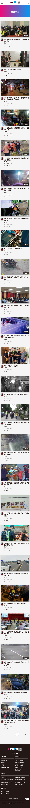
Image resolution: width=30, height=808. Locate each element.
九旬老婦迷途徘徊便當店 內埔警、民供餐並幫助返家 (16, 484)
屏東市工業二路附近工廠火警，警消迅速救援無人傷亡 (16, 453)
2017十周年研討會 (20, 779)
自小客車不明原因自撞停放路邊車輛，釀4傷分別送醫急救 (16, 336)
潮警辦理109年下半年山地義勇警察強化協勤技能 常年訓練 (16, 721)
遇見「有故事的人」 (20, 784)
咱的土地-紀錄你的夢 (6, 782)
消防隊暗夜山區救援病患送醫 (13, 249)
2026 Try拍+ (4, 777)
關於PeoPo (4, 760)
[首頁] (15, 3)
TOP (27, 799)
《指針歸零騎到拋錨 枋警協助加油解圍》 (16, 394)
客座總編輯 (18, 770)
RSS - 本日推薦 (5, 794)
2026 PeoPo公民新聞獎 (7, 779)
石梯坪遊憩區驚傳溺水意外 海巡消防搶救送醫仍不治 (16, 159)
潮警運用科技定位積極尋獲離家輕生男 (16, 692)
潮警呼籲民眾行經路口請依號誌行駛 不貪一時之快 (16, 663)
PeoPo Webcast (19, 762)
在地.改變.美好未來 (20, 782)
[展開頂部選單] (27, 2)
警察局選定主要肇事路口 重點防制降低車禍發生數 (16, 306)
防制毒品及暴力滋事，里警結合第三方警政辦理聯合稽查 (16, 544)
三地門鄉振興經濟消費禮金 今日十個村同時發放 (16, 514)
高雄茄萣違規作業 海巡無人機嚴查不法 (16, 277)
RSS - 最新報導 (5, 791)
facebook (12, 753)
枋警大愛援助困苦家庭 (11, 366)
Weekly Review (5, 767)
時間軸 (2, 765)
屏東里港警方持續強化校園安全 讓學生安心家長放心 (16, 423)
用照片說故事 (4, 784)
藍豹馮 (5, 43)
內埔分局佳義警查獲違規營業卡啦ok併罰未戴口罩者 (16, 129)
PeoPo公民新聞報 (20, 760)
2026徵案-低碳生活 (20, 777)
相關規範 (3, 762)
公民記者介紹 (18, 767)
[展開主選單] (2, 2)
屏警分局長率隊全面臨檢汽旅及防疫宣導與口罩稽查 (16, 40)
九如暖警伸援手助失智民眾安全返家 (15, 604)
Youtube (17, 753)
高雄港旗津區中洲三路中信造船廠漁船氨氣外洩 (16, 219)
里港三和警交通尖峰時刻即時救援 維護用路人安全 (16, 574)
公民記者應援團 (19, 765)
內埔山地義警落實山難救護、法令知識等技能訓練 (16, 633)
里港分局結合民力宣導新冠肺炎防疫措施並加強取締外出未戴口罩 (16, 99)
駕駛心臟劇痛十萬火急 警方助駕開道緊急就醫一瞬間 (16, 189)
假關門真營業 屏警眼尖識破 (12, 69)
